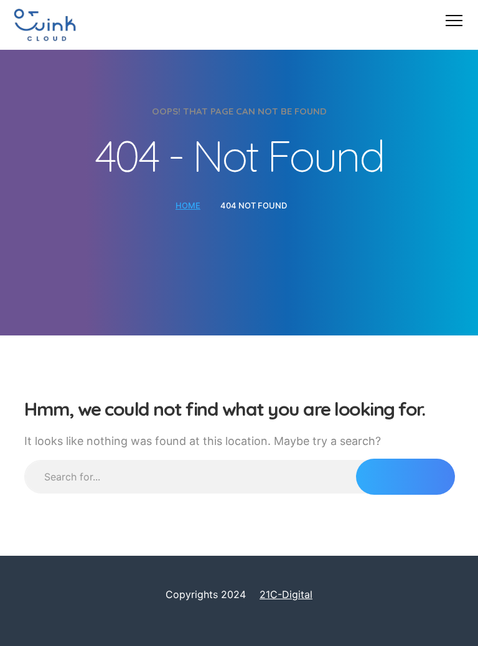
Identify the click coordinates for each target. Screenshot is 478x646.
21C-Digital (286, 594)
